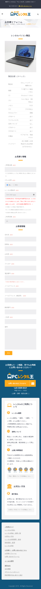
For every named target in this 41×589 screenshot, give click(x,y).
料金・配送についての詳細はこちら (20, 476)
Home (7, 24)
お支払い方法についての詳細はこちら (20, 509)
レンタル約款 (9, 546)
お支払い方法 (9, 536)
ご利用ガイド (9, 527)
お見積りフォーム (11, 553)
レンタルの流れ (10, 530)
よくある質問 (9, 561)
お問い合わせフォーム (12, 557)
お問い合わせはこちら (26, 6)
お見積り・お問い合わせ (17, 24)
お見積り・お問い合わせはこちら (16, 550)
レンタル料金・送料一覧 (13, 533)
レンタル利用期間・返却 (13, 539)
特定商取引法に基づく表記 (13, 575)
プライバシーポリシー (12, 572)
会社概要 (8, 569)
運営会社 (8, 566)
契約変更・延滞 (10, 543)
